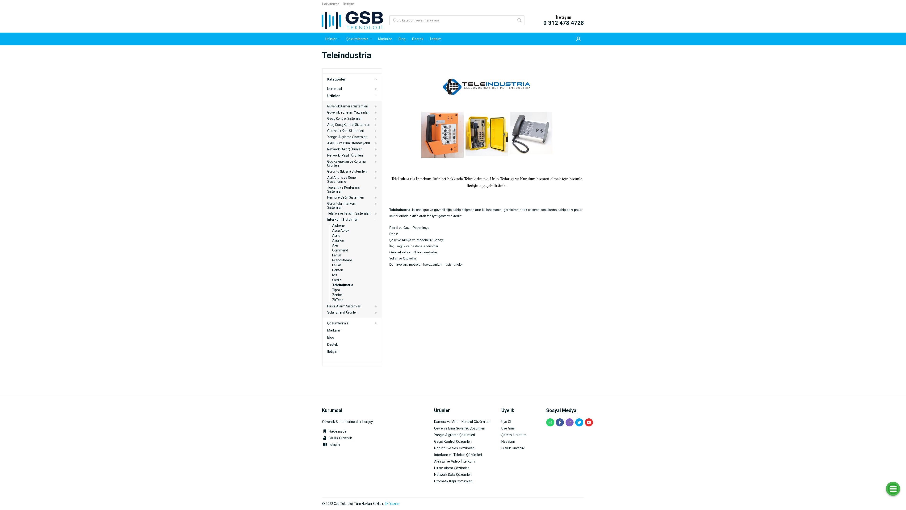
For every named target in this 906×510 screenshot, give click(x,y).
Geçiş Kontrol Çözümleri (453, 441)
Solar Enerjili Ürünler (342, 312)
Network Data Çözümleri (453, 474)
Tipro (336, 290)
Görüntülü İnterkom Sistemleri (341, 205)
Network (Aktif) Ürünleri (344, 149)
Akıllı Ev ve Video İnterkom (454, 461)
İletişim (348, 4)
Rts (334, 275)
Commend (340, 250)
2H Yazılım (392, 504)
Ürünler (333, 96)
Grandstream (342, 260)
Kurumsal (334, 89)
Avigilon (338, 240)
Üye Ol (506, 422)
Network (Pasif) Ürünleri (345, 155)
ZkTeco (337, 300)
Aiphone (338, 225)
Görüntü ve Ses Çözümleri (454, 448)
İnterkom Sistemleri (343, 219)
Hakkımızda (331, 4)
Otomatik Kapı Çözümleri (453, 481)
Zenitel (337, 295)
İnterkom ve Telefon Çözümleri (458, 455)
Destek (332, 344)
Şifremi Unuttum (514, 435)
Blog (330, 337)
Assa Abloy (340, 230)
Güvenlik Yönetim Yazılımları (348, 112)
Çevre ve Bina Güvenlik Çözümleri (459, 428)
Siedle (336, 280)
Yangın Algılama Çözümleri (454, 435)
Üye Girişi (508, 428)
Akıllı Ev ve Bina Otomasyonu (348, 143)
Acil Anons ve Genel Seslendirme (342, 179)
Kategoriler (336, 79)
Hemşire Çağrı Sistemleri (345, 197)
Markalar (333, 330)
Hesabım (508, 441)
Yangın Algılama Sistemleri (347, 137)
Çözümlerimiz (337, 323)
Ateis (336, 235)
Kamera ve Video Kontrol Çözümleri (461, 422)
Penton (337, 270)
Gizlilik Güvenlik (340, 438)
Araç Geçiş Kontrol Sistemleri (348, 125)
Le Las (337, 265)
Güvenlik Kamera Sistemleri (347, 106)
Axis (335, 245)
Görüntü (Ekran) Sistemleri (347, 171)
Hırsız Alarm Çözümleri (452, 468)
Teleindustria (342, 285)
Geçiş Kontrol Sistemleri (344, 118)
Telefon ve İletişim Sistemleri (348, 213)
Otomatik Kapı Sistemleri (345, 131)
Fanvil (336, 255)
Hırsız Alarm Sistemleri (344, 306)
